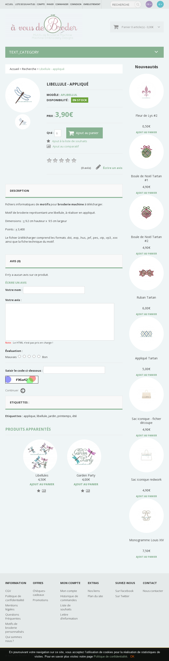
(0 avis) (86, 168)
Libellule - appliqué (51, 69)
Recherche (29, 69)
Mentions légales (11, 607)
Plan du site (95, 596)
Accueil (9, 4)
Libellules (41, 475)
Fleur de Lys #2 (146, 115)
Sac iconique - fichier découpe (146, 421)
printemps (64, 416)
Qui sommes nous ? (13, 639)
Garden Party (86, 475)
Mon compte (68, 591)
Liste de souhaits (65, 607)
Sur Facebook (124, 591)
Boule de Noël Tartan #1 (146, 178)
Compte (41, 4)
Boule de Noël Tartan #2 (146, 239)
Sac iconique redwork (146, 479)
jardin (52, 416)
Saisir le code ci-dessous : (24, 371)
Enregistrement (91, 4)
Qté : (51, 133)
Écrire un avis (112, 168)
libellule (42, 416)
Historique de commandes (69, 598)
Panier (50, 4)
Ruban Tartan (146, 297)
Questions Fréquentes (12, 616)
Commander (61, 4)
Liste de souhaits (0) (25, 4)
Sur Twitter (122, 596)
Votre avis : (13, 300)
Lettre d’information (69, 616)
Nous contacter (153, 591)
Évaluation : (14, 351)
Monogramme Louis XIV (146, 540)
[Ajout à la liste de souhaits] (38, 491)
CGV (8, 591)
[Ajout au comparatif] (44, 491)
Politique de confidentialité (110, 656)
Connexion (75, 4)
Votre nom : (13, 290)
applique (29, 416)
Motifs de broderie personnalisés (14, 628)
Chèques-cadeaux (39, 593)
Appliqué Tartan (146, 358)
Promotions (40, 600)
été (74, 416)
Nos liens (94, 591)
